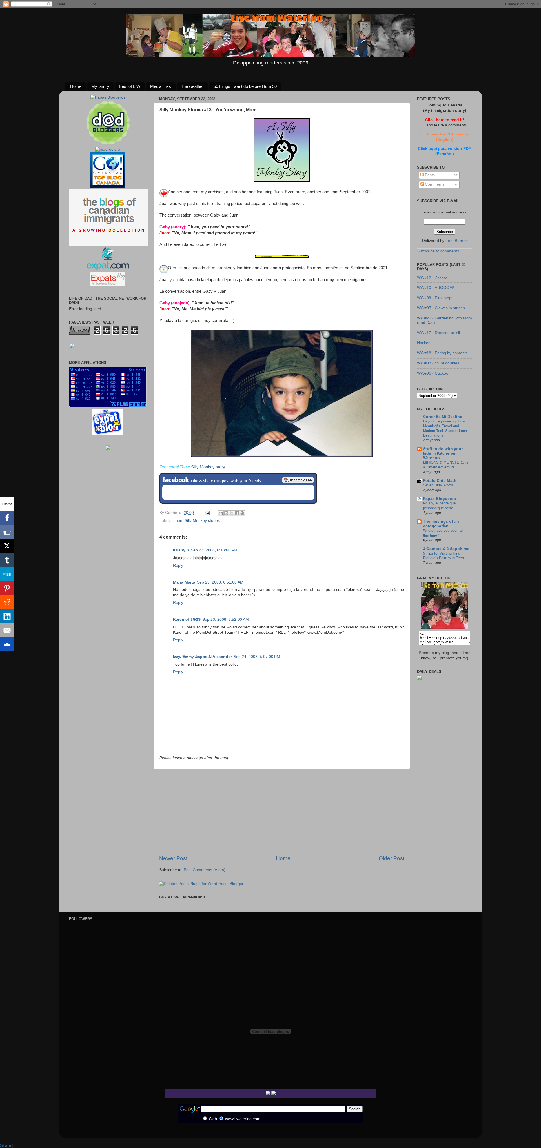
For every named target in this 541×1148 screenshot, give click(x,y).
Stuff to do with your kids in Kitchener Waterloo (443, 453)
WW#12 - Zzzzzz (432, 277)
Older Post (391, 858)
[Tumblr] (7, 560)
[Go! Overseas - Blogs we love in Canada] (107, 186)
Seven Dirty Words (438, 485)
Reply (178, 565)
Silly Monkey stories (202, 521)
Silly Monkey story (208, 467)
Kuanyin (181, 550)
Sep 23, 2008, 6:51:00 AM (220, 582)
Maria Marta (184, 582)
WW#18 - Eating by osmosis (442, 353)
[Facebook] (7, 518)
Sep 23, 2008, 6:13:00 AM (214, 550)
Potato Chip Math (439, 481)
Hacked (424, 343)
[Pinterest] (7, 588)
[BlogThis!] (226, 513)
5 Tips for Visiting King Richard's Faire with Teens (444, 555)
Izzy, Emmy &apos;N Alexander (202, 657)
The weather (192, 86)
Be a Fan (298, 480)
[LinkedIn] (7, 616)
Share (5, 1145)
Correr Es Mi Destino (442, 417)
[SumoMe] (7, 644)
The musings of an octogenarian (441, 523)
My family (100, 86)
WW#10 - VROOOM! (435, 288)
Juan (178, 521)
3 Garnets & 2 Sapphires (446, 549)
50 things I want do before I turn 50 (245, 86)
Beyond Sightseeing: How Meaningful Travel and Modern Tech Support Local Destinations (445, 428)
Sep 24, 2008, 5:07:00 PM (257, 657)
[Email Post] (207, 513)
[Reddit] (7, 602)
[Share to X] (231, 513)
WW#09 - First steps (435, 298)
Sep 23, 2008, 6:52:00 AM (225, 619)
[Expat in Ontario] (107, 269)
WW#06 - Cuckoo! (433, 373)
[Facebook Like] (7, 532)
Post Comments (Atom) (204, 870)
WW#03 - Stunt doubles (438, 363)
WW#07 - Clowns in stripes (441, 308)
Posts (429, 175)
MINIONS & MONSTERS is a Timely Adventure (445, 464)
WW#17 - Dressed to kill (438, 333)
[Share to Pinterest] (242, 513)
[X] (7, 546)
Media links (160, 86)
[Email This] (221, 513)
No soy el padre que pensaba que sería (439, 505)
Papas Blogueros (439, 499)
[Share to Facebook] (237, 513)
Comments (434, 184)
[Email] (7, 630)
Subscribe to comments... (439, 251)
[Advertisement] (282, 812)
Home (75, 86)
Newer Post (173, 858)
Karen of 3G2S (187, 619)
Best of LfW (129, 86)
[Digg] (7, 574)
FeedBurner (456, 241)
